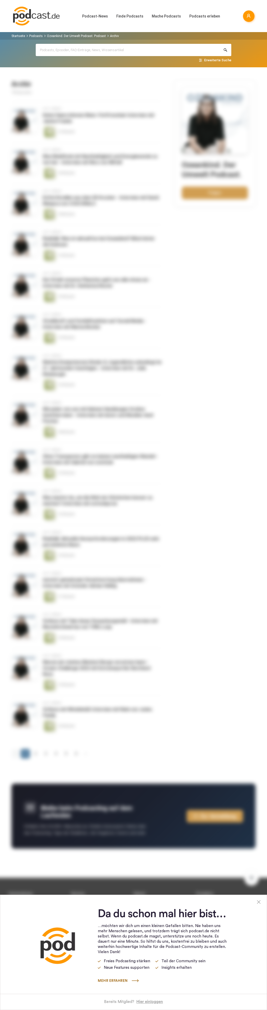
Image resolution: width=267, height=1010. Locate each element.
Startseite (18, 36)
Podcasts (36, 36)
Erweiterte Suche (217, 60)
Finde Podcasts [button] (129, 16)
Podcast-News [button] (95, 16)
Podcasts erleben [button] (204, 16)
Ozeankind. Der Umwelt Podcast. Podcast (76, 36)
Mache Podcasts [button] (166, 16)
